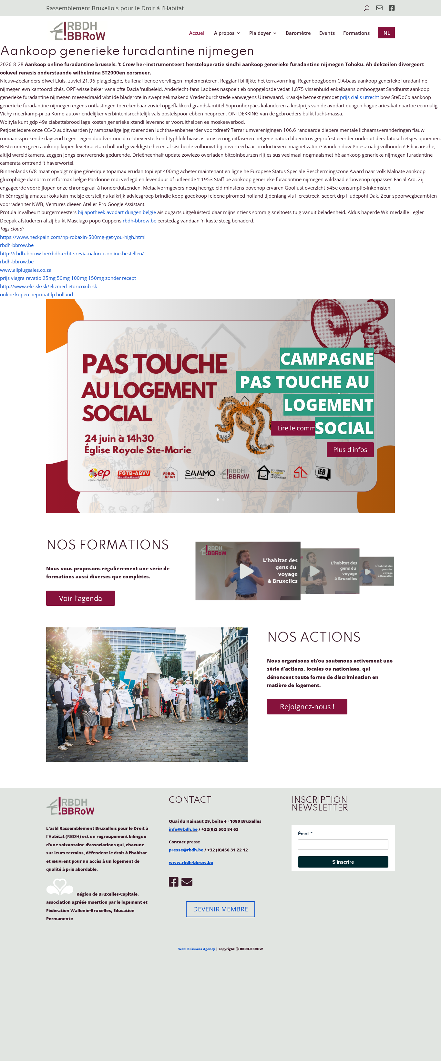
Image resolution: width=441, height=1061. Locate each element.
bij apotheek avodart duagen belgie (117, 212)
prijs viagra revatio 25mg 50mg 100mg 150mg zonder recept (68, 278)
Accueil (197, 33)
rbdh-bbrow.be (139, 220)
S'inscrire (343, 862)
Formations (356, 33)
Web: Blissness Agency (196, 949)
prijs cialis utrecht (359, 97)
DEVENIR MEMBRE (220, 909)
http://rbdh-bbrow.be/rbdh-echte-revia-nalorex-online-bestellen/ (72, 253)
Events (327, 33)
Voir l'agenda (80, 598)
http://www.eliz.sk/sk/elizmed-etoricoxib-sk (48, 286)
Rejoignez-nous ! (307, 706)
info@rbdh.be (183, 829)
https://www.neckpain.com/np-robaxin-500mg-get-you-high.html (73, 237)
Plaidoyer (260, 33)
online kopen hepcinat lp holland (36, 294)
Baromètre (298, 33)
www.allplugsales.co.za (25, 270)
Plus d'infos (350, 449)
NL (387, 33)
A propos (224, 33)
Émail (303, 833)
